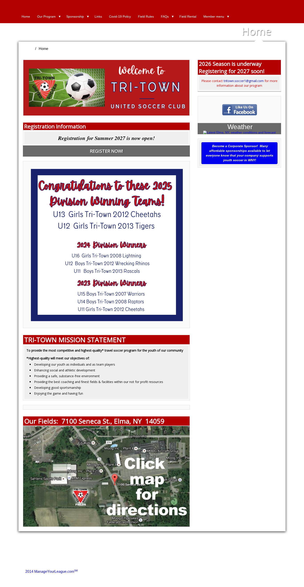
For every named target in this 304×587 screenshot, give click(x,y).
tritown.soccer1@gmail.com (244, 81)
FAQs (165, 16)
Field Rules (146, 16)
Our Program (46, 16)
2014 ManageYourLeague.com (51, 571)
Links (98, 16)
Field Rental (187, 16)
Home (26, 16)
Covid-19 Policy (120, 16)
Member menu (213, 16)
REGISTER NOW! (106, 151)
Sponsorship (75, 16)
